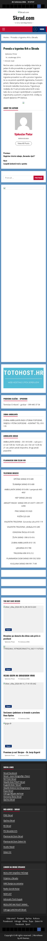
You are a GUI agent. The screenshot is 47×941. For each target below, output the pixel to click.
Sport (27, 924)
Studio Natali (8, 847)
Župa (31, 921)
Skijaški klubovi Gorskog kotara (16, 788)
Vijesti (8, 630)
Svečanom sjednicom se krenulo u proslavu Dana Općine (21, 714)
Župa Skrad (8, 791)
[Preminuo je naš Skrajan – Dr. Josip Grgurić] (23, 735)
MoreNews (38, 935)
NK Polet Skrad (9, 779)
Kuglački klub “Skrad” (12, 785)
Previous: (19, 154)
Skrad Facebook (10, 773)
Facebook (20, 924)
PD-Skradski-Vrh (10, 831)
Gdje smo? (11, 918)
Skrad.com (23, 17)
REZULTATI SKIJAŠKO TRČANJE (15, 873)
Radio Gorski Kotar (11, 888)
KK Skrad (7, 826)
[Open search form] (30, 29)
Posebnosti (8, 921)
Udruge (17, 921)
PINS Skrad (8, 815)
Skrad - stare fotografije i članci (16, 776)
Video (42, 29)
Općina (28, 918)
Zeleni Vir (7, 852)
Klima (24, 921)
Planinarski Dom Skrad (13, 836)
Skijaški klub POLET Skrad (14, 782)
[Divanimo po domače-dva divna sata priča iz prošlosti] (23, 619)
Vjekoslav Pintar (11, 54)
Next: (15, 162)
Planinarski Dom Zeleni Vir (14, 841)
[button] (3, 29)
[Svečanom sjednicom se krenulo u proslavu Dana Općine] (23, 695)
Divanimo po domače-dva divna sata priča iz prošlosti (21, 637)
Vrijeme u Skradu (10, 878)
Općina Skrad (9, 799)
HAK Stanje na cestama (13, 883)
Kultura (36, 918)
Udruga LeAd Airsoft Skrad (15, 909)
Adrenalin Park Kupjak (12, 899)
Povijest (20, 918)
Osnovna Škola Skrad (12, 796)
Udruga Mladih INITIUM (13, 793)
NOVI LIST (7, 894)
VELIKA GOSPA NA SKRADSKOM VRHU (19, 675)
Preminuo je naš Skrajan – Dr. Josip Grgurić (21, 752)
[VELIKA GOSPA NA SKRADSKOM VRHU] (23, 659)
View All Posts (23, 143)
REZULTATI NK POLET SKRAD (16, 904)
